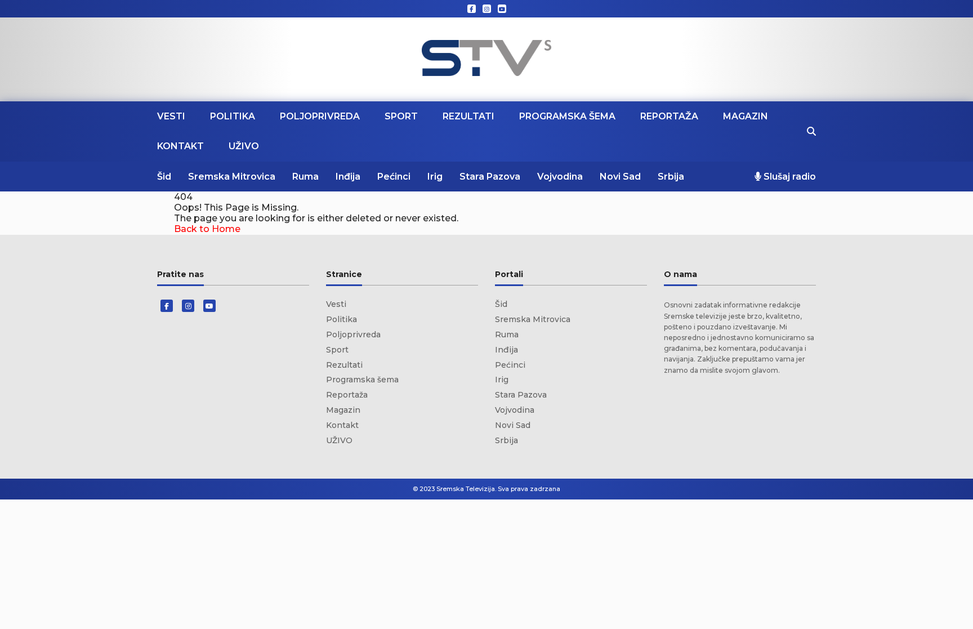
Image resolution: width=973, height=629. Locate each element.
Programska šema (567, 116)
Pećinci (393, 176)
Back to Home (207, 229)
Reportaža (669, 116)
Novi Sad (620, 176)
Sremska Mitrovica (231, 176)
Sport (401, 116)
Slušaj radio (788, 176)
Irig (435, 176)
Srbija (671, 176)
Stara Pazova (489, 176)
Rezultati (468, 116)
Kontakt (180, 146)
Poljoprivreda (320, 116)
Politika (232, 116)
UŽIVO (244, 146)
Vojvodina (560, 176)
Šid (164, 176)
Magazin (745, 116)
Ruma (305, 176)
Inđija (348, 176)
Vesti (171, 116)
